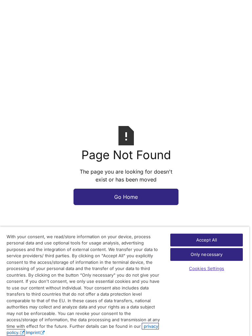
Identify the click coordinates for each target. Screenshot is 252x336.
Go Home (126, 197)
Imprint (33, 332)
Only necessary (207, 254)
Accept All (206, 239)
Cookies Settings (206, 268)
